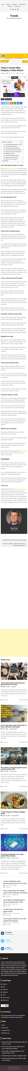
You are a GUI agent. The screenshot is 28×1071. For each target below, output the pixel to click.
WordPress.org (5, 1033)
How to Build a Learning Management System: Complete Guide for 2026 (14, 768)
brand (7, 342)
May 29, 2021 (12, 73)
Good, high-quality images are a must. (13, 144)
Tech (3, 99)
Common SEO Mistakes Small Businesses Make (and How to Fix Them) (13, 683)
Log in (3, 1025)
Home (3, 4)
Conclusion (5, 161)
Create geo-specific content (11, 157)
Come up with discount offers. (12, 155)
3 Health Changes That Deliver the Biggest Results (13, 812)
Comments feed (6, 1030)
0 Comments (5, 699)
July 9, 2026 (5, 729)
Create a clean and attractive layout (13, 149)
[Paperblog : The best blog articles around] (4, 1006)
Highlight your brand (9, 153)
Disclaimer (15, 4)
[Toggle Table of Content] (20, 142)
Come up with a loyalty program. (12, 148)
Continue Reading (23, 699)
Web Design (8, 99)
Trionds (14, 15)
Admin (14, 686)
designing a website (12, 168)
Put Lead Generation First (11, 146)
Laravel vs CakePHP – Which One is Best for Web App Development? (14, 544)
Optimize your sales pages (11, 159)
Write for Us (17, 6)
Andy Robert (14, 729)
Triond (19, 1069)
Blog (3, 987)
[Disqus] (14, 568)
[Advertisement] (14, 38)
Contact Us (10, 6)
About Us (8, 4)
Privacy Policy (22, 4)
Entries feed (5, 1027)
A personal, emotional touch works (13, 151)
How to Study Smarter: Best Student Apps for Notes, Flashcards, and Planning (14, 726)
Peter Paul (21, 73)
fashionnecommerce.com (20, 489)
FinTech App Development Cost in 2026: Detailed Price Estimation (12, 855)
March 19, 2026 (6, 815)
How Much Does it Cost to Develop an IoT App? (15, 540)
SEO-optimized (23, 451)
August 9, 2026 (6, 686)
